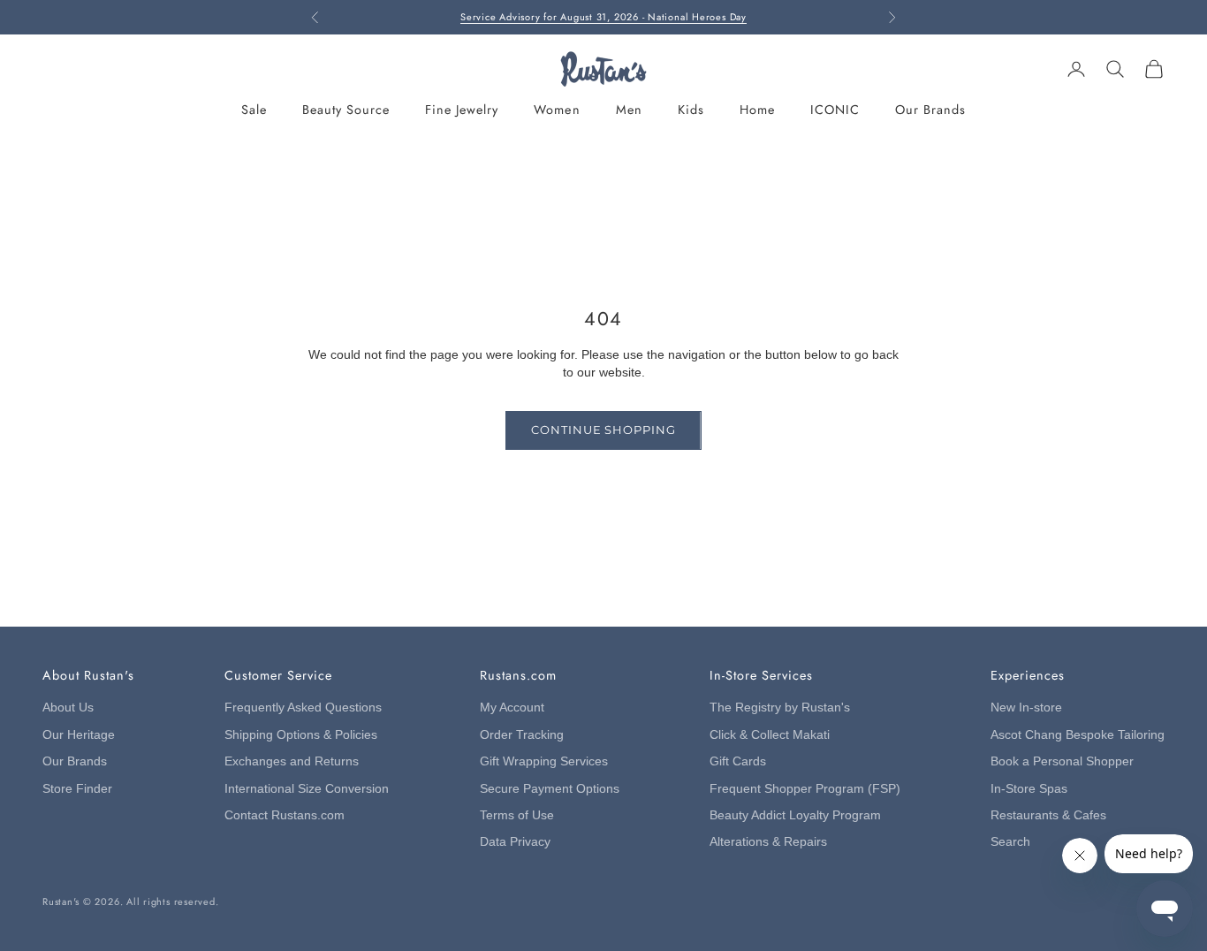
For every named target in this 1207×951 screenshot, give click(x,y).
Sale (254, 109)
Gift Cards (738, 761)
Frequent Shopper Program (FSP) (805, 788)
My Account (512, 707)
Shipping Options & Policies (300, 735)
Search (1010, 841)
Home (757, 109)
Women (557, 109)
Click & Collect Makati (770, 735)
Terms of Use (517, 815)
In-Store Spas (1029, 788)
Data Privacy (515, 841)
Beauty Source (346, 109)
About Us (68, 707)
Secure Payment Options (549, 788)
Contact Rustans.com (284, 815)
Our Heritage (78, 735)
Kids (691, 109)
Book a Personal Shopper (1062, 761)
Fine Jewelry (461, 109)
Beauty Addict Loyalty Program (795, 815)
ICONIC (835, 109)
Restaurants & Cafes (1048, 815)
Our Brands (930, 109)
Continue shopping (603, 429)
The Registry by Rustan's (780, 707)
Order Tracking (522, 735)
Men (629, 109)
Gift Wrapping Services (544, 761)
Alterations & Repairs (768, 841)
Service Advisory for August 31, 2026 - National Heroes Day (603, 17)
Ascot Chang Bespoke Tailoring (1078, 735)
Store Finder (77, 788)
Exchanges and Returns (291, 761)
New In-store (1026, 707)
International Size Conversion (306, 788)
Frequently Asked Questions (303, 707)
